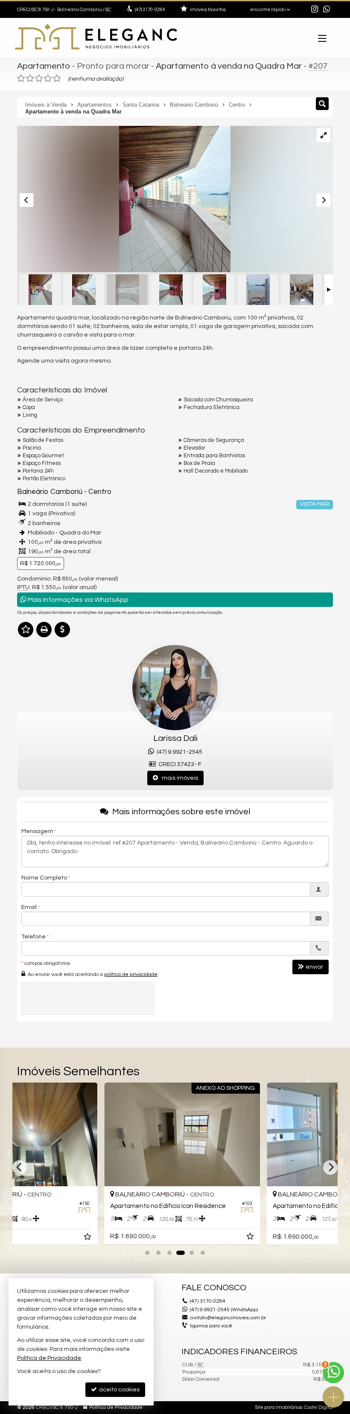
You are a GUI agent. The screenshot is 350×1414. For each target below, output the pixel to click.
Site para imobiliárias (278, 1407)
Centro (99, 492)
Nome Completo (44, 878)
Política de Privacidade (116, 1407)
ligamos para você (211, 1326)
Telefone (33, 937)
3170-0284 (150, 9)
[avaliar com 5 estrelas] (57, 78)
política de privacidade (131, 974)
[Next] (330, 1167)
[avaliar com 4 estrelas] (48, 78)
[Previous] (19, 1167)
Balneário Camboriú (49, 492)
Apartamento (43, 66)
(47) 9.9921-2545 (178, 752)
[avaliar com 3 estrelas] (39, 78)
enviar (314, 967)
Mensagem (37, 831)
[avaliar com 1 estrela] (21, 78)
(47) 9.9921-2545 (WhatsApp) (224, 1309)
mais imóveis (178, 778)
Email (29, 907)
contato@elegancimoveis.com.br (228, 1318)
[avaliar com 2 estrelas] (30, 78)
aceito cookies (119, 1390)
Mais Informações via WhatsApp (77, 599)
